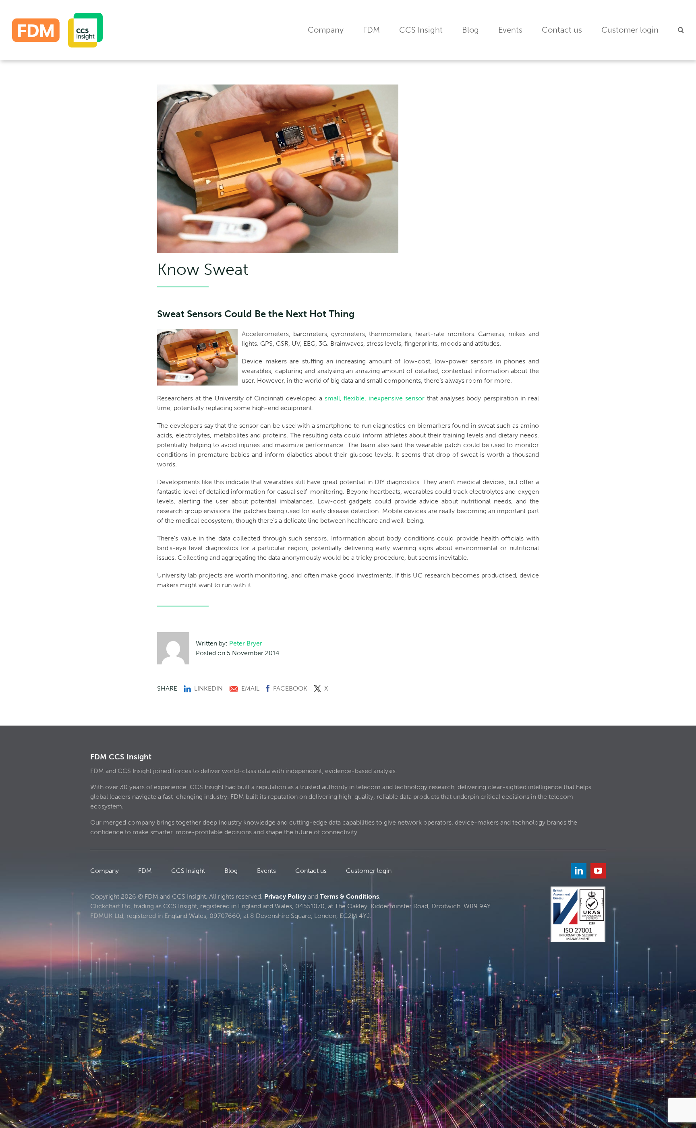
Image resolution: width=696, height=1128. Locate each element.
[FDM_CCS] (57, 16)
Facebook (290, 688)
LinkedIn (208, 688)
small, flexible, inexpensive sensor (375, 398)
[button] (681, 30)
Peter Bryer (245, 643)
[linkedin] (578, 870)
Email (250, 688)
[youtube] (598, 870)
